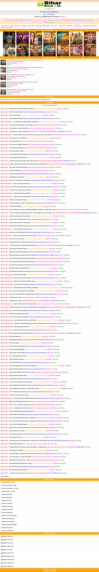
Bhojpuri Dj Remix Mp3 (7, 530)
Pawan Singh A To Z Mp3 (8, 482)
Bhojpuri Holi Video (7, 549)
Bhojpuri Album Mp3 (7, 497)
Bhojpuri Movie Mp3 (7, 494)
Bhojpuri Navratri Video (8, 559)
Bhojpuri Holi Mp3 (6, 500)
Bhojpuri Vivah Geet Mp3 (8, 521)
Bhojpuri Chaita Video (8, 552)
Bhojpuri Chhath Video (8, 562)
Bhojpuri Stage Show (8, 566)
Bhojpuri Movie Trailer (8, 539)
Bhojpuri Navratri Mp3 (7, 509)
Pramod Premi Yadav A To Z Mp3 (10, 488)
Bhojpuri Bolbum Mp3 (7, 506)
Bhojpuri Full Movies (8, 536)
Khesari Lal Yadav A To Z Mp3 (9, 485)
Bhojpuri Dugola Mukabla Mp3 (9, 524)
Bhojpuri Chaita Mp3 (7, 503)
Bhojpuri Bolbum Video (8, 556)
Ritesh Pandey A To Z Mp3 (8, 491)
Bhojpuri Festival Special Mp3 (9, 515)
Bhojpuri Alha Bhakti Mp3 (8, 518)
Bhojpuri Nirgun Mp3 (7, 527)
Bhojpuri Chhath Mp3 (7, 512)
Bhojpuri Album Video (8, 546)
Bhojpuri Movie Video (8, 542)
